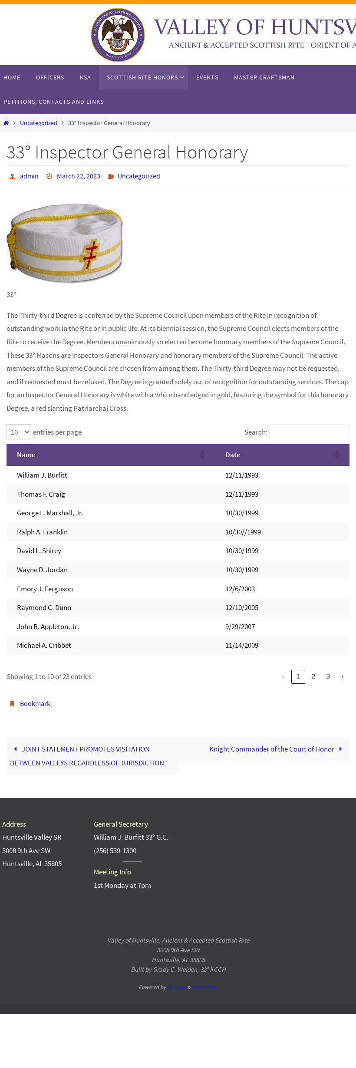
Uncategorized (38, 123)
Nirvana (176, 982)
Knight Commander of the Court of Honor (272, 744)
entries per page (57, 430)
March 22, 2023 (78, 175)
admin (29, 175)
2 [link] (313, 674)
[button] (201, 452)
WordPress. (205, 982)
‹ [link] (283, 674)
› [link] (342, 674)
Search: (255, 430)
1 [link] (298, 674)
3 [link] (328, 674)
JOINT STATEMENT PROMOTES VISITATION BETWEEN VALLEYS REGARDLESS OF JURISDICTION (87, 751)
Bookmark (35, 700)
